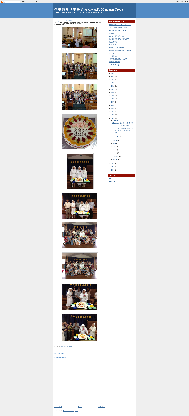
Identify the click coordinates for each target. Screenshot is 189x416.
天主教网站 (112, 53)
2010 (113, 167)
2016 (113, 105)
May (114, 146)
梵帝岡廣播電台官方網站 (116, 36)
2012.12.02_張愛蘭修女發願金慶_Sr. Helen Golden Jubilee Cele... (122, 131)
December (116, 120)
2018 (113, 99)
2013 (113, 115)
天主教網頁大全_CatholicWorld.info (120, 25)
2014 (113, 112)
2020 (113, 92)
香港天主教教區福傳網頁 (116, 47)
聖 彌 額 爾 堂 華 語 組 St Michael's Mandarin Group (88, 9)
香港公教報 (112, 45)
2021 (113, 89)
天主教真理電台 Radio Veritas (118, 30)
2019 (113, 96)
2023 (113, 83)
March (115, 153)
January (115, 159)
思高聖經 (112, 33)
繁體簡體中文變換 (114, 62)
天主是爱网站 (113, 56)
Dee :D (111, 178)
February (116, 156)
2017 (113, 102)
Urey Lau (112, 181)
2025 (113, 76)
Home (80, 407)
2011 (113, 164)
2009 (113, 170)
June (114, 143)
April (114, 150)
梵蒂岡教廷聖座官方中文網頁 (118, 59)
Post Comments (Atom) (70, 411)
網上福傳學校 (113, 42)
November (116, 137)
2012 (113, 118)
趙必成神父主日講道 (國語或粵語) (119, 39)
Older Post (101, 407)
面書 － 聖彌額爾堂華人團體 (118, 27)
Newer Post (58, 407)
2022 (113, 86)
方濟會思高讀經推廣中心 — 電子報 (120, 50)
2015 (113, 108)
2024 (113, 80)
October (115, 140)
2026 (113, 73)
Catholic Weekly (114, 65)
